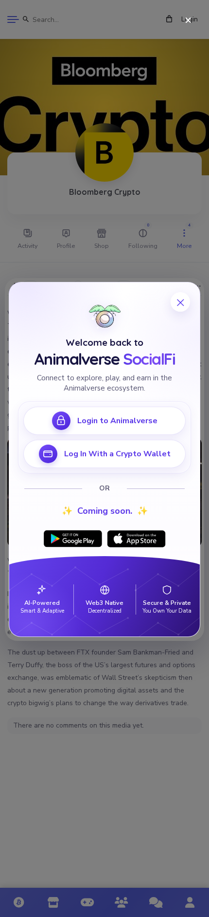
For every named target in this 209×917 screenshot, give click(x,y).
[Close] (188, 21)
